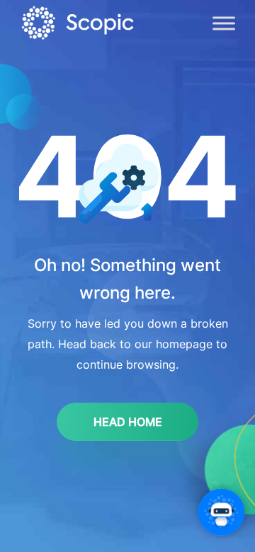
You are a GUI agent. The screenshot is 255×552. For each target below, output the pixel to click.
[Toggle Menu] (223, 23)
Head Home (128, 422)
